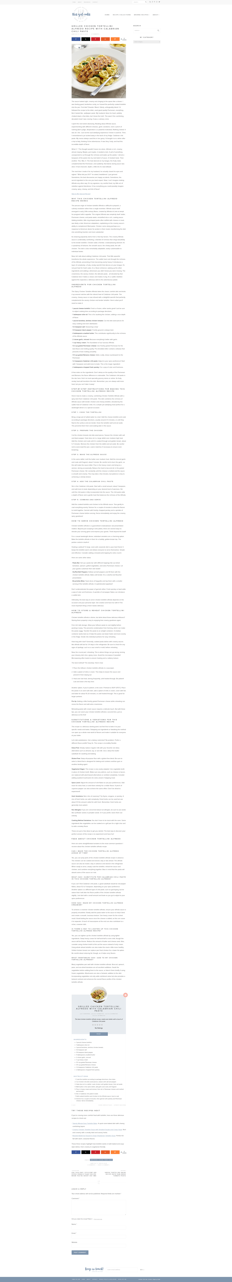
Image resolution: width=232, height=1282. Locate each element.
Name (74, 1224)
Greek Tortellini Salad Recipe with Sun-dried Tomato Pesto (115, 1173)
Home (74, 2)
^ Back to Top (76, 1279)
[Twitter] (159, 2)
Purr (158, 1279)
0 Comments (91, 1165)
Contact (95, 2)
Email (74, 1233)
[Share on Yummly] (105, 39)
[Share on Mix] (115, 39)
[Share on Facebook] (76, 39)
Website (74, 1242)
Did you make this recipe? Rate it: (82, 1219)
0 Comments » (95, 34)
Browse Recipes (141, 15)
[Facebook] (152, 2)
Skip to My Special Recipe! (81, 194)
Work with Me (122, 1279)
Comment (76, 1198)
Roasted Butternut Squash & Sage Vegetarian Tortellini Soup (93, 1136)
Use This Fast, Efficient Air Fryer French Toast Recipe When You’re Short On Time (84, 1173)
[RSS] (150, 2)
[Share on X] (85, 39)
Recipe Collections (122, 15)
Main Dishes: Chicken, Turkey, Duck (101, 1160)
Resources (87, 2)
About (80, 2)
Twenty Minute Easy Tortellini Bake (84, 1123)
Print (99, 1034)
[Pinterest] (154, 2)
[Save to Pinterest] (95, 39)
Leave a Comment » (104, 1165)
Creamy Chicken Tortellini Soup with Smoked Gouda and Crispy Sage (97, 1130)
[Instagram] (157, 2)
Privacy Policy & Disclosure (107, 1279)
